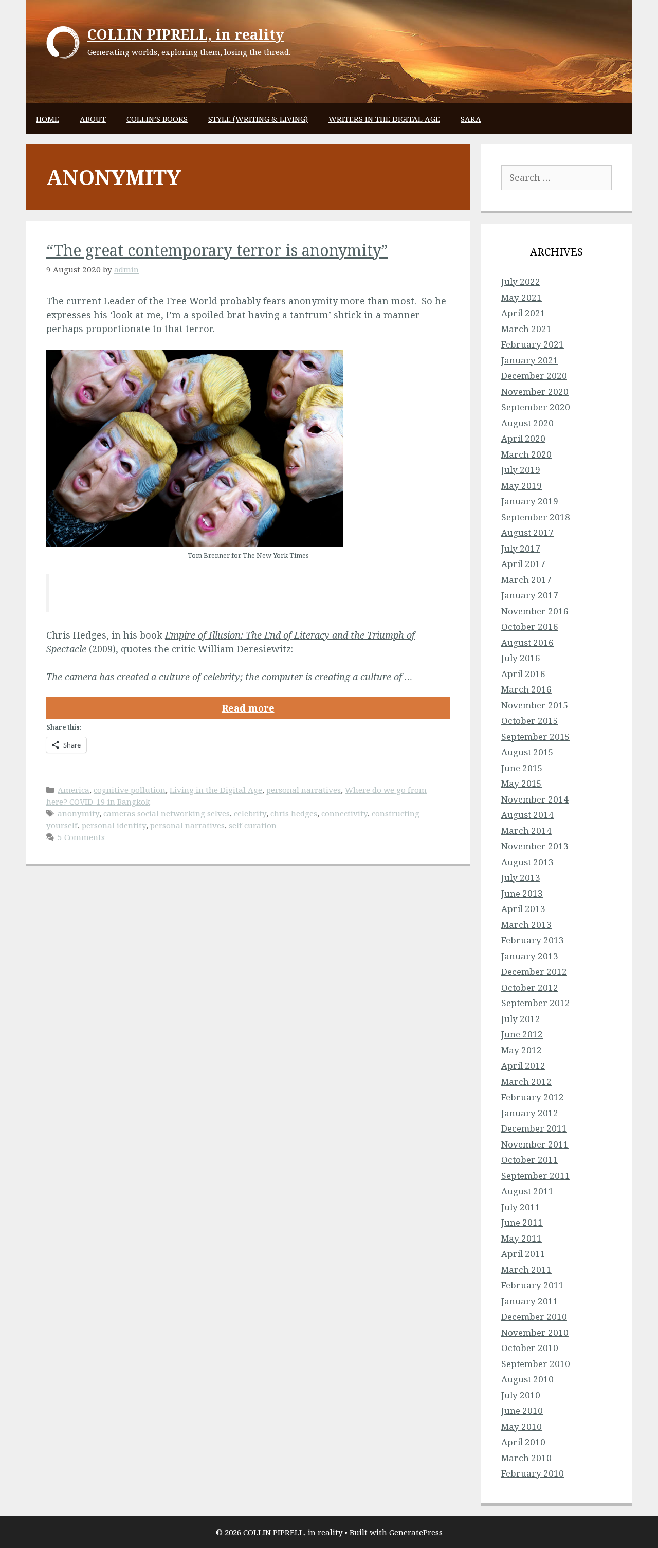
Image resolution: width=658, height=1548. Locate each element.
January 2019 (529, 501)
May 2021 (521, 297)
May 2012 (521, 1050)
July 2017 (520, 548)
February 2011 (532, 1285)
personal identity (114, 825)
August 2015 (527, 752)
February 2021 (532, 344)
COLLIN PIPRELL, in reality (185, 34)
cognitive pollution (130, 790)
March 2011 (526, 1270)
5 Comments (81, 837)
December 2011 (534, 1128)
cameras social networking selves (166, 813)
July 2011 (520, 1207)
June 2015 (522, 768)
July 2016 (520, 658)
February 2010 (532, 1473)
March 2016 (526, 689)
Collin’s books (157, 119)
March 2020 (526, 454)
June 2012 (522, 1034)
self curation (253, 825)
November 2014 (535, 799)
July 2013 (520, 877)
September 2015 (535, 736)
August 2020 (527, 423)
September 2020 (535, 407)
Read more (248, 708)
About (93, 119)
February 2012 (532, 1097)
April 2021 (523, 313)
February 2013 (532, 940)
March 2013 (526, 925)
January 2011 (529, 1301)
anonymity (78, 813)
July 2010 (520, 1395)
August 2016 (527, 642)
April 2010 (523, 1442)
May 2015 (521, 783)
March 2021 (526, 329)
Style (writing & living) (258, 119)
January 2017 (529, 595)
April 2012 (523, 1065)
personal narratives (303, 790)
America (73, 790)
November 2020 (535, 391)
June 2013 (522, 893)
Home (47, 119)
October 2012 (529, 987)
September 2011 (535, 1175)
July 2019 (520, 470)
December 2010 (534, 1316)
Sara (471, 119)
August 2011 (527, 1191)
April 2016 (523, 674)
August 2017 (527, 532)
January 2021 (529, 360)
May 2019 (521, 485)
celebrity (250, 813)
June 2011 (522, 1222)
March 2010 (526, 1458)
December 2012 (534, 971)
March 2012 (526, 1081)
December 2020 (534, 375)
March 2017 (526, 580)
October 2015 (529, 720)
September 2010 (535, 1364)
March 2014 (526, 830)
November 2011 (535, 1144)
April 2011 (523, 1254)
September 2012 (535, 1003)
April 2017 (523, 564)
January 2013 (529, 956)
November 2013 (535, 846)
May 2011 (521, 1238)
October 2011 (529, 1159)
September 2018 (535, 517)
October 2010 (529, 1348)
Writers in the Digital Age (384, 119)
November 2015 (535, 705)
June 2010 (522, 1410)
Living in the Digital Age (216, 790)
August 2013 (527, 862)
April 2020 (523, 438)
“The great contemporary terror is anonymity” (217, 250)
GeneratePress (416, 1532)
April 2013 (523, 909)
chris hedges (293, 813)
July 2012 (520, 1019)
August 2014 (527, 815)
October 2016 (529, 626)
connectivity (344, 813)
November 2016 (535, 611)
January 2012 (529, 1113)
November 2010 (535, 1332)
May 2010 (521, 1426)
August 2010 (527, 1379)
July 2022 (520, 281)
